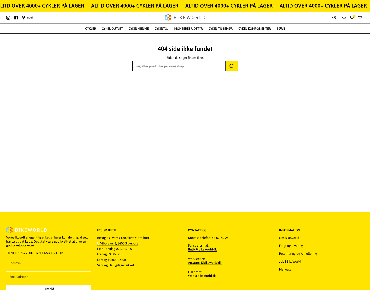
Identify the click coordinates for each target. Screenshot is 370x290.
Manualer (286, 269)
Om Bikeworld (289, 238)
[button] (90, 28)
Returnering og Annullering (298, 253)
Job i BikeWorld (290, 261)
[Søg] (232, 66)
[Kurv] (360, 17)
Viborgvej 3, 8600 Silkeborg (119, 243)
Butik (30, 17)
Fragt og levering (291, 246)
